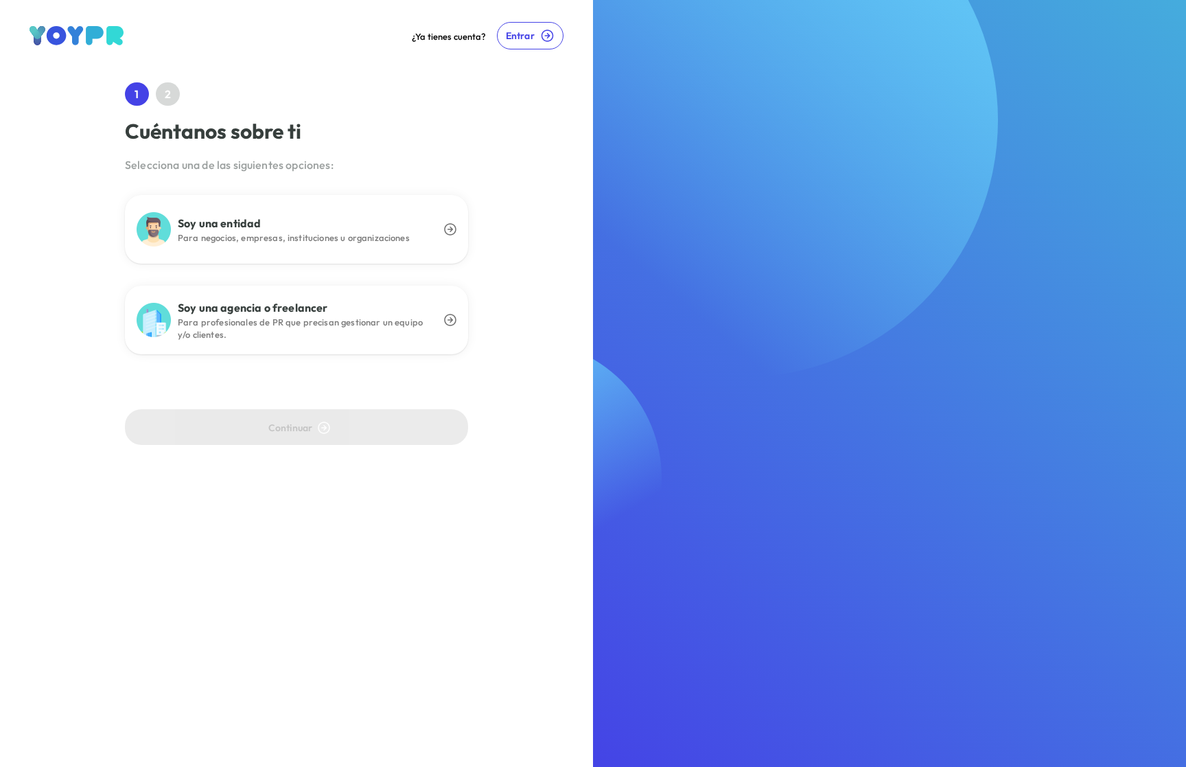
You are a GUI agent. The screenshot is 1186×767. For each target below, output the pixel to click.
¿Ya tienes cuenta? (449, 36)
